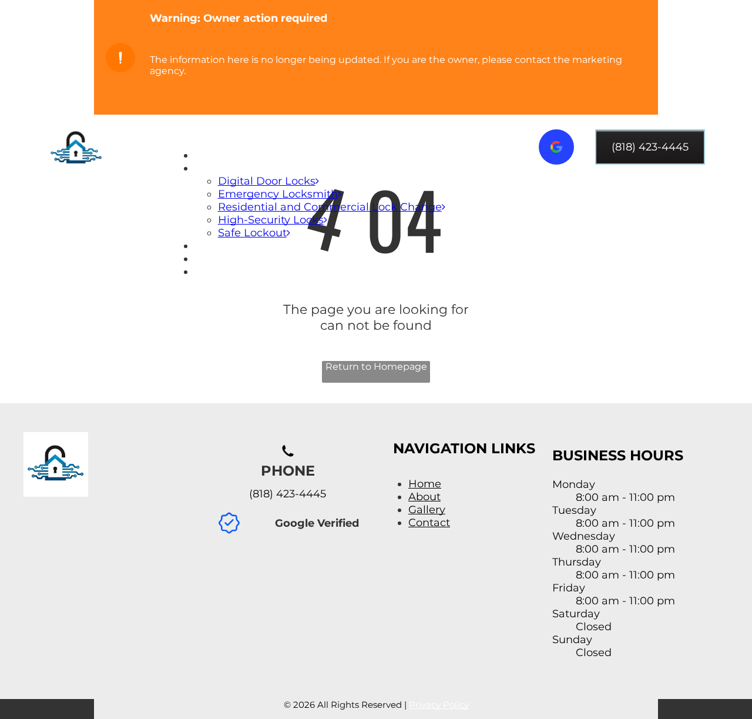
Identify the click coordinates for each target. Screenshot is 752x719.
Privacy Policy (439, 704)
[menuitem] (333, 155)
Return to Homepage (376, 366)
